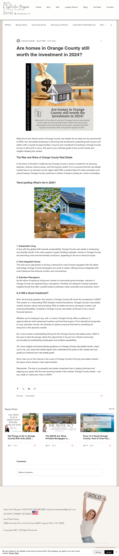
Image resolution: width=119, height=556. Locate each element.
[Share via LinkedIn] (29, 389)
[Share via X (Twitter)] (23, 389)
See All (111, 409)
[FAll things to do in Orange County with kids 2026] (22, 422)
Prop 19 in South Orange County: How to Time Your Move (96, 437)
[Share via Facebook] (18, 389)
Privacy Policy (14, 553)
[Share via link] (35, 389)
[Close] (116, 552)
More (102, 25)
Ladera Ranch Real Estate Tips (84, 25)
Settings (98, 552)
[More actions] (101, 40)
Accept (108, 552)
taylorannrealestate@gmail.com (61, 509)
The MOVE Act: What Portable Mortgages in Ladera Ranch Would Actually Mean (57, 437)
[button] (58, 7)
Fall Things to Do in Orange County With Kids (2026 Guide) (21, 437)
